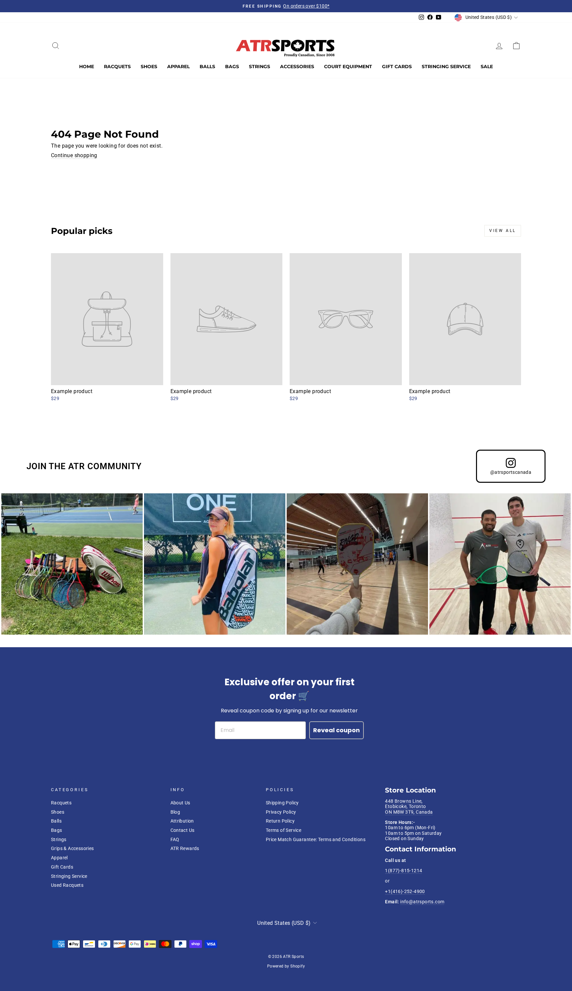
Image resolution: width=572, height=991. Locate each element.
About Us (180, 802)
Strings (259, 66)
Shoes (149, 66)
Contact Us (182, 830)
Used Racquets (67, 885)
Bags (232, 66)
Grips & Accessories (72, 848)
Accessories (297, 66)
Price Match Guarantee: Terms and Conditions (315, 839)
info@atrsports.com (422, 901)
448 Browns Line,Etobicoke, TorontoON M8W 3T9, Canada (409, 806)
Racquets (117, 66)
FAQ (174, 839)
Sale (487, 66)
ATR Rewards (184, 848)
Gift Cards (397, 66)
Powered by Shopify (286, 966)
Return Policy (280, 821)
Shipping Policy (282, 802)
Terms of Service (283, 830)
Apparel (178, 66)
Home (86, 66)
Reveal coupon (336, 730)
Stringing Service (446, 66)
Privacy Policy (281, 812)
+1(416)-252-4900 (405, 891)
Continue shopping (74, 155)
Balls (207, 66)
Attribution (182, 821)
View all (502, 230)
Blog (175, 812)
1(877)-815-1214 (403, 870)
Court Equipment (348, 66)
